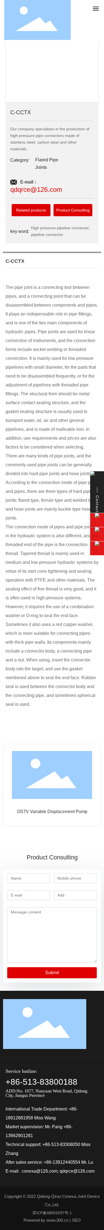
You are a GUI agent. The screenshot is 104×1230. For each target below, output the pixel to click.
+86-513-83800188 (41, 1081)
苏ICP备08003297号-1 (52, 1213)
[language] (83, 19)
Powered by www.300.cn (46, 1220)
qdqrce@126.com (77, 1171)
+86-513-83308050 (61, 1144)
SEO (76, 1220)
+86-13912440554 (62, 1162)
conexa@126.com (39, 1171)
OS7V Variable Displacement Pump (52, 811)
